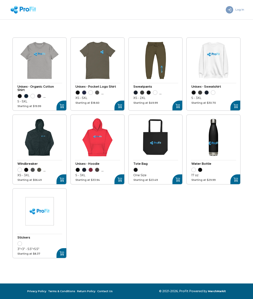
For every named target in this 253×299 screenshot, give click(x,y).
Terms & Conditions (61, 291)
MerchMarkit (217, 291)
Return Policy (86, 291)
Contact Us (105, 291)
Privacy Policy (36, 291)
